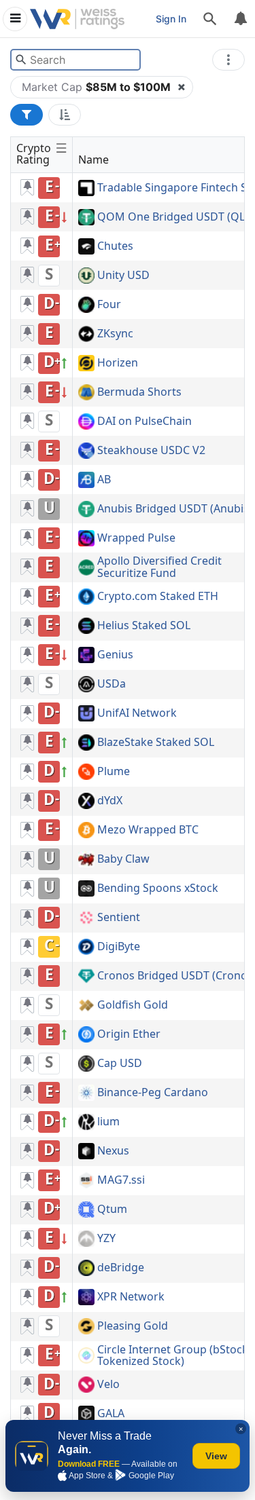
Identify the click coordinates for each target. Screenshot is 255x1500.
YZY (106, 1239)
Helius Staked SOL (143, 626)
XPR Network (131, 1297)
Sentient (118, 918)
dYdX (109, 801)
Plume (113, 772)
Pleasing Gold (132, 1326)
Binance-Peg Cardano (152, 1093)
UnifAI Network (137, 713)
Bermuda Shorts (139, 392)
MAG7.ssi (121, 1180)
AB (104, 480)
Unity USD (123, 275)
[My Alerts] (240, 19)
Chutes (115, 246)
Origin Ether (128, 1034)
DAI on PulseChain (144, 421)
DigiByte (118, 947)
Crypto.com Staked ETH (157, 596)
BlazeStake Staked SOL (155, 742)
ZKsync (115, 334)
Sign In (171, 18)
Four (109, 305)
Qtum (112, 1209)
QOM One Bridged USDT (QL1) (175, 217)
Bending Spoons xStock (157, 888)
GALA (110, 1414)
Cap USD (119, 1063)
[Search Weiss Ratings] (20, 60)
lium (108, 1122)
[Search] (210, 19)
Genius (115, 655)
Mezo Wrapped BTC (148, 830)
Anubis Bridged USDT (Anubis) (174, 509)
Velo (108, 1385)
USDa (111, 684)
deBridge (120, 1268)
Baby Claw (123, 859)
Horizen (117, 363)
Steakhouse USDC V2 (151, 451)
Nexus (113, 1151)
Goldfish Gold (132, 1005)
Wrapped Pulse (136, 538)
